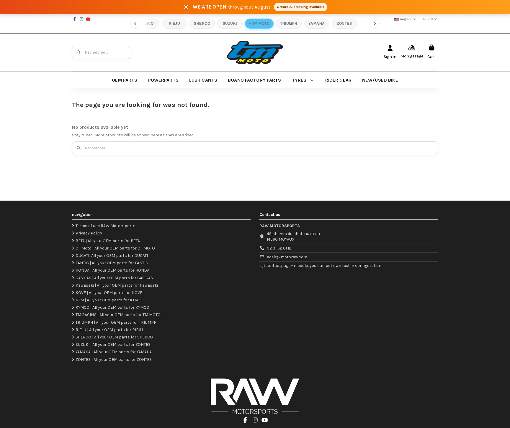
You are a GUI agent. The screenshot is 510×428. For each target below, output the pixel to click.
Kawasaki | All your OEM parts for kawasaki (117, 285)
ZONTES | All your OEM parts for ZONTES (114, 359)
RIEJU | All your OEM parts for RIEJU (109, 329)
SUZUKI (230, 24)
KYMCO (146, 24)
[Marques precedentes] (135, 24)
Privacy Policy (89, 233)
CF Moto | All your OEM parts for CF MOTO (115, 248)
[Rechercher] (78, 52)
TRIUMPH (288, 24)
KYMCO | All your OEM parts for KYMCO (112, 307)
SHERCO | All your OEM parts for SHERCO (114, 337)
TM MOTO (260, 24)
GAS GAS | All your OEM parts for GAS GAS (114, 277)
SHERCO (202, 24)
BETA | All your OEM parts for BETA (108, 240)
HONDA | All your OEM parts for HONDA (112, 270)
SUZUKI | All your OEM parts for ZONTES (113, 344)
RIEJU (174, 24)
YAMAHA (316, 24)
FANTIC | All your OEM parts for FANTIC (112, 262)
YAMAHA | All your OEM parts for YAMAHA (114, 351)
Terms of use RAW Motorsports (105, 225)
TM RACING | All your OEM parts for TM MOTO (118, 314)
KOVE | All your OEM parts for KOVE (109, 292)
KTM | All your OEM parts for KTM (107, 300)
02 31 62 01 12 (279, 248)
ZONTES (344, 24)
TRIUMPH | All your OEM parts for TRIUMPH (116, 322)
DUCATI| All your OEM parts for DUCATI (112, 255)
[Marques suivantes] (375, 24)
